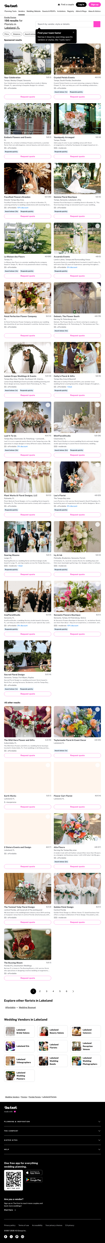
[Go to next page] (73, 991)
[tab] (24, 73)
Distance (16, 34)
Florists (24, 1097)
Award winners (31, 34)
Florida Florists (10, 17)
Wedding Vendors (12, 1097)
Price (6, 34)
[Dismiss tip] (73, 32)
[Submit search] (96, 24)
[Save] (48, 47)
